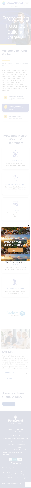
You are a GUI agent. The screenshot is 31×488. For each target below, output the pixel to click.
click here (15, 250)
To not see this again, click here (15, 263)
